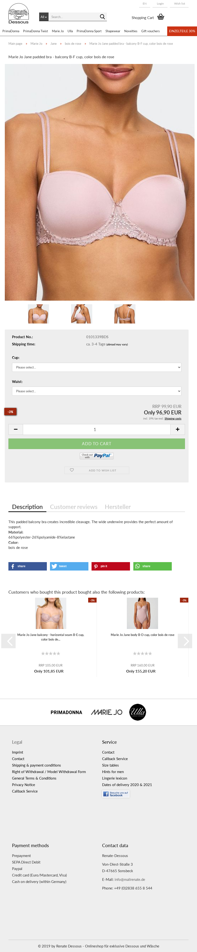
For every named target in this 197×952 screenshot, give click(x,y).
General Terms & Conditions (34, 778)
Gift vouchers (150, 31)
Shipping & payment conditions (36, 765)
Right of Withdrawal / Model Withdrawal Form (49, 771)
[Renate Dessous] (20, 16)
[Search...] (102, 17)
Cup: (15, 357)
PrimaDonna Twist (35, 31)
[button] (144, 3)
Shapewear (112, 31)
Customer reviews (74, 506)
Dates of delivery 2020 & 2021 (127, 784)
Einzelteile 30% (182, 31)
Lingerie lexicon (114, 778)
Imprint (17, 752)
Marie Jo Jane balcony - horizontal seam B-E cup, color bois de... (50, 637)
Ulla (70, 31)
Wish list (179, 3)
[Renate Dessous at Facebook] (143, 793)
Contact (18, 758)
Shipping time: (23, 344)
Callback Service (25, 791)
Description (27, 506)
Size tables (110, 765)
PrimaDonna (10, 31)
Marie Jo (58, 31)
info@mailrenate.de (130, 879)
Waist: (17, 381)
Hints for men (113, 771)
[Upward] (184, 945)
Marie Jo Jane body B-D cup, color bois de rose (142, 635)
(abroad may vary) (117, 344)
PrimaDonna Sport (89, 31)
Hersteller (118, 506)
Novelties (130, 31)
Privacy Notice (23, 784)
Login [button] (160, 3)
